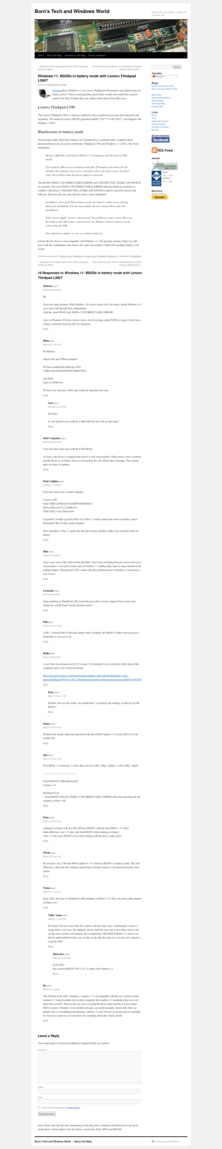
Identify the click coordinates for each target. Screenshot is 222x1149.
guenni (64, 84)
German (57, 90)
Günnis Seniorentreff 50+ (161, 97)
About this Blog (54, 55)
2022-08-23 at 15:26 (52, 442)
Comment (43, 1049)
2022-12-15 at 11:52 (52, 758)
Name (40, 1087)
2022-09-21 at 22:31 (52, 555)
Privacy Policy (73, 1107)
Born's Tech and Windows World (72, 10)
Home (41, 55)
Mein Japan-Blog (158, 103)
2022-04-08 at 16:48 (52, 289)
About (154, 118)
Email (40, 1097)
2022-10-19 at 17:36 (52, 625)
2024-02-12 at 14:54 (62, 957)
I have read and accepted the (61, 1107)
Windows (77, 256)
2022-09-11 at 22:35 (52, 485)
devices (63, 256)
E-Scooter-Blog (157, 106)
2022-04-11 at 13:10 (52, 344)
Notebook (102, 256)
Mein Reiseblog (158, 100)
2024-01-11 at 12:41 (52, 891)
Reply (45, 328)
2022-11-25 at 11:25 (57, 696)
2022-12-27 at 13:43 (52, 856)
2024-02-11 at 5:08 (51, 989)
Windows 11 (113, 256)
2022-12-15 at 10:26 (52, 727)
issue (69, 256)
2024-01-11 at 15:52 (57, 919)
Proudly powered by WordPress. (167, 1141)
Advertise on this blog (75, 55)
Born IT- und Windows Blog (163, 86)
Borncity (155, 129)
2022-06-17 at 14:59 (57, 406)
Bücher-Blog (156, 94)
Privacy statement (97, 55)
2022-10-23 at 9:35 (51, 657)
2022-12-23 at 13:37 (52, 821)
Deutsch (159, 76)
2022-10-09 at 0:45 (51, 594)
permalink (136, 256)
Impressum (156, 121)
